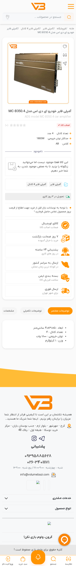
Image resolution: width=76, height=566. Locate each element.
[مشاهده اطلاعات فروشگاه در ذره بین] (33, 485)
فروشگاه (61, 28)
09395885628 (38, 456)
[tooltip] (64, 46)
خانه (71, 28)
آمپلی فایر (48, 28)
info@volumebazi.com (34, 475)
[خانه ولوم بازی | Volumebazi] (38, 6)
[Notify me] (38, 557)
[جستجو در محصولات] (69, 17)
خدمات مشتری (61, 498)
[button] (71, 6)
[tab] (60, 311)
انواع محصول (63, 508)
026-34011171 (38, 462)
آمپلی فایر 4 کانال (30, 28)
